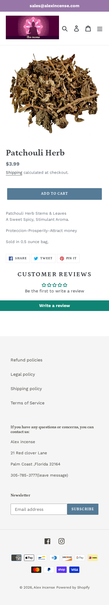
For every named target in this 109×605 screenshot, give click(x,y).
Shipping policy (26, 388)
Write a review (54, 305)
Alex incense (44, 587)
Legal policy (23, 374)
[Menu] (100, 28)
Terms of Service (27, 402)
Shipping (14, 172)
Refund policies (26, 359)
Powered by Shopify (73, 587)
